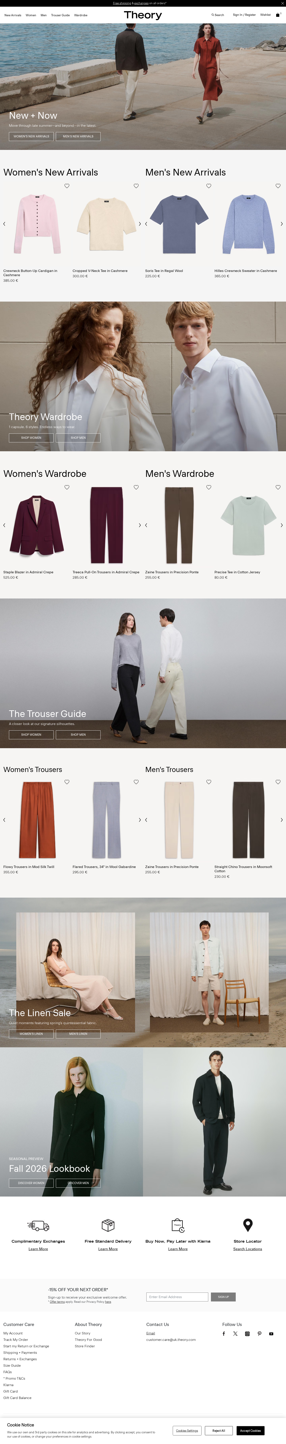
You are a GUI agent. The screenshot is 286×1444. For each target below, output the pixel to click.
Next (140, 224)
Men (44, 15)
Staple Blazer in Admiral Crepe (28, 572)
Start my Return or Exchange (26, 1346)
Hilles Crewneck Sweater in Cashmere (245, 271)
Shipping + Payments (20, 1352)
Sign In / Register (244, 14)
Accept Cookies (250, 1430)
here (108, 1301)
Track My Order (15, 1340)
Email (150, 1333)
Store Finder (85, 1346)
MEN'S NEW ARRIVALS (78, 136)
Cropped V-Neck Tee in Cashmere (100, 271)
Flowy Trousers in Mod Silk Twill (28, 867)
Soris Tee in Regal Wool (164, 271)
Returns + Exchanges (20, 1359)
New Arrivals (12, 15)
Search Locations (247, 1249)
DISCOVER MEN (78, 1183)
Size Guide (12, 1365)
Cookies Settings (187, 1430)
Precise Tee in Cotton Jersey (237, 572)
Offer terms (57, 1301)
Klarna (8, 1385)
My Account (13, 1333)
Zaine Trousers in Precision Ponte (172, 572)
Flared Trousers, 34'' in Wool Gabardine (104, 867)
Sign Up (223, 1297)
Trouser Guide (60, 15)
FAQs (7, 1372)
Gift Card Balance (17, 1398)
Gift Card (10, 1391)
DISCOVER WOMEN (31, 1183)
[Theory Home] (143, 15)
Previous (4, 223)
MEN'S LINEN (78, 1034)
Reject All (218, 1430)
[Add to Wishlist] (67, 186)
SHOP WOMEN (31, 437)
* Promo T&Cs (14, 1378)
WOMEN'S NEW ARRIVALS (31, 136)
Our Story (82, 1333)
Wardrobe (80, 15)
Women (31, 15)
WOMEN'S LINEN (31, 1034)
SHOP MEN (78, 437)
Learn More (38, 1249)
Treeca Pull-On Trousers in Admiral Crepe (106, 572)
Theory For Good (88, 1340)
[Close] (282, 3)
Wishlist (265, 14)
